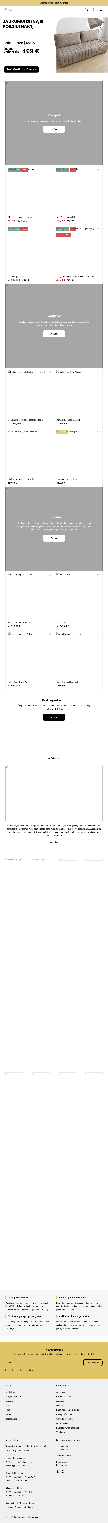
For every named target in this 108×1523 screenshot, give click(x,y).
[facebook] (57, 1471)
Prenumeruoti (93, 1362)
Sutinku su (21, 1370)
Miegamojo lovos (13, 1396)
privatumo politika (25, 1370)
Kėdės (8, 1414)
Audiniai (60, 1401)
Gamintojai (61, 1405)
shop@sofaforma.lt (63, 1456)
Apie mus (60, 1392)
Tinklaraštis (61, 1432)
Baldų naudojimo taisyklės (68, 1410)
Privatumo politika (64, 1396)
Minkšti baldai (11, 1392)
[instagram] (62, 1471)
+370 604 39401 (62, 1446)
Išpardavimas (11, 1419)
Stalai (7, 1410)
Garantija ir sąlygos (64, 1419)
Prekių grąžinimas (64, 1414)
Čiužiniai (9, 1401)
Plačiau (54, 129)
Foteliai (8, 1405)
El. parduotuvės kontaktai (67, 1428)
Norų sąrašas (62, 1423)
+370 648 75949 (62, 1449)
